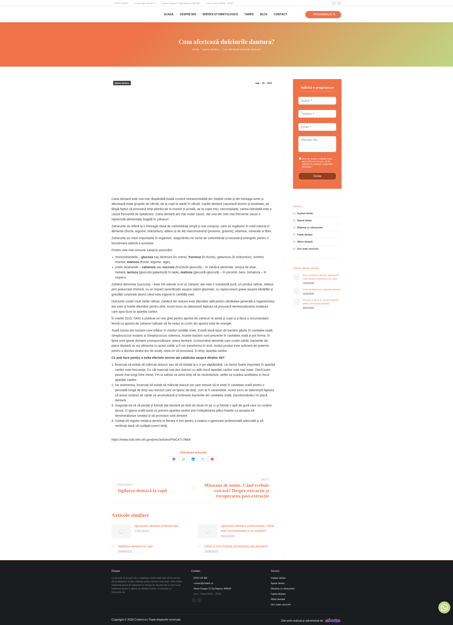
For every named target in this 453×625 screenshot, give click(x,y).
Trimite (317, 176)
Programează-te (324, 14)
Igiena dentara (122, 83)
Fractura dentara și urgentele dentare (321, 289)
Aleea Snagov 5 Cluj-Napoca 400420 (181, 3)
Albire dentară (304, 241)
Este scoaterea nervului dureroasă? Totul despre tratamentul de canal (321, 277)
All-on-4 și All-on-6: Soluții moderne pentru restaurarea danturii (321, 302)
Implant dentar (305, 213)
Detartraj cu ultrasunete (310, 227)
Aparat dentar (304, 220)
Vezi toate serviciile (307, 248)
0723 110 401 (121, 3)
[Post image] (121, 531)
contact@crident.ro (144, 3)
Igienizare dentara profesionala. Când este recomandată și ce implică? (247, 528)
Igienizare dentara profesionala (156, 526)
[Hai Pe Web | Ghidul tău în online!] (333, 620)
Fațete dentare (304, 234)
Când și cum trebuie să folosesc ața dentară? (236, 546)
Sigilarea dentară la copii (135, 546)
